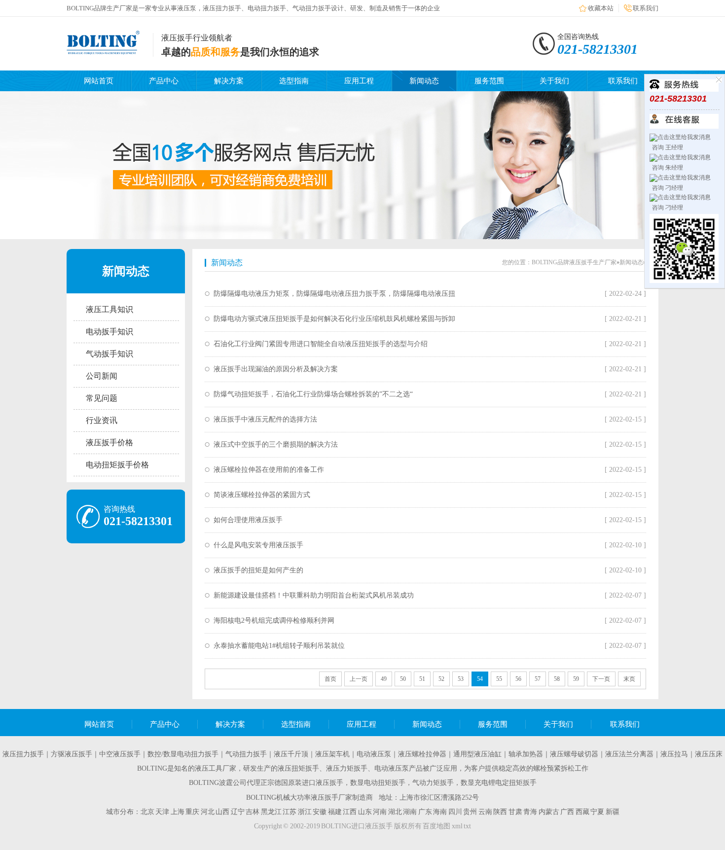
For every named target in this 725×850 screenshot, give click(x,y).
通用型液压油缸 (477, 754)
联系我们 (645, 8)
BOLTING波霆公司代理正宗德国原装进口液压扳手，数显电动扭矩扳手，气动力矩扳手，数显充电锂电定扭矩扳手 (363, 782)
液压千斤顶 (291, 754)
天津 (162, 811)
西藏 (582, 811)
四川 (455, 811)
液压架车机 (332, 754)
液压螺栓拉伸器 (422, 754)
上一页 (358, 678)
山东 (365, 811)
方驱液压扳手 (71, 754)
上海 (177, 811)
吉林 (252, 811)
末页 (629, 678)
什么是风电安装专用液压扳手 (258, 545)
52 (441, 678)
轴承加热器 (525, 754)
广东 (425, 811)
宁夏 (597, 811)
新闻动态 (424, 81)
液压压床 (709, 754)
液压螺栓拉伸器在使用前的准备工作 (269, 469)
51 (422, 678)
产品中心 (164, 81)
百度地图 (436, 826)
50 (403, 678)
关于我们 (554, 81)
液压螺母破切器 (574, 754)
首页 (330, 678)
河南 (380, 811)
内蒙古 (549, 811)
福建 (335, 811)
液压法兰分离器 (629, 754)
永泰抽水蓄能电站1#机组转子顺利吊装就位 (279, 645)
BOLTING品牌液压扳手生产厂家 (574, 262)
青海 (530, 811)
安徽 (319, 811)
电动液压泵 (374, 754)
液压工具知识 (109, 309)
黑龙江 (271, 811)
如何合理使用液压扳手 (248, 520)
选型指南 (294, 81)
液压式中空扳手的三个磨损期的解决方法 (276, 444)
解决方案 (229, 81)
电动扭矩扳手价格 (117, 464)
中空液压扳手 (120, 754)
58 (557, 678)
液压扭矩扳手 (298, 768)
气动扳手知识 (109, 354)
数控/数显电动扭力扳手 (182, 754)
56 (518, 678)
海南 (440, 811)
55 (499, 678)
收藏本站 (601, 8)
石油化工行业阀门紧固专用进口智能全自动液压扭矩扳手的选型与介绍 (321, 344)
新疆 (612, 811)
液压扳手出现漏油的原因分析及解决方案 (276, 369)
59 (576, 678)
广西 (567, 811)
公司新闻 (101, 376)
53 (461, 678)
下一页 (601, 678)
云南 (485, 811)
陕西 (500, 811)
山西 (222, 811)
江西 (350, 811)
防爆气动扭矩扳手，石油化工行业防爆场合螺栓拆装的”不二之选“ (313, 394)
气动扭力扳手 (246, 754)
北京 (147, 811)
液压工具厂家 (215, 768)
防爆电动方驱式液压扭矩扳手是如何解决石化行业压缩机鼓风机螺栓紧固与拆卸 (334, 318)
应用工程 (359, 81)
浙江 (305, 811)
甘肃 (515, 811)
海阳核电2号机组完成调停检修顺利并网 (274, 620)
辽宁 (238, 811)
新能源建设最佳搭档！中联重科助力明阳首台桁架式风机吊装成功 (314, 595)
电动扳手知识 (109, 331)
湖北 (395, 811)
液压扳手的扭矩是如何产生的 (258, 570)
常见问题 (101, 398)
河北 (208, 811)
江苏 (289, 811)
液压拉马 (674, 754)
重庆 (192, 811)
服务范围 (489, 81)
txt (467, 826)
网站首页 (98, 81)
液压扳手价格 (109, 442)
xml (457, 826)
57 (538, 678)
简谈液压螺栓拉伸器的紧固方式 (262, 494)
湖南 (410, 811)
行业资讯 (101, 420)
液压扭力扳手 (23, 754)
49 (384, 678)
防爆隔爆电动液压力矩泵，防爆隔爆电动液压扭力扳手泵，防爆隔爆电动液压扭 (334, 293)
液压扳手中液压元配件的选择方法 (265, 419)
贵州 (470, 811)
